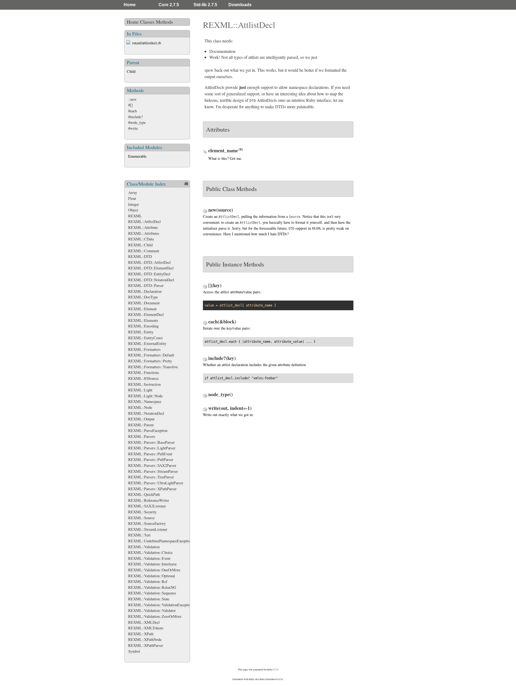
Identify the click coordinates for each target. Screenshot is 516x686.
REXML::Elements (143, 320)
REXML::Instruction (144, 384)
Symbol (134, 651)
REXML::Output (141, 418)
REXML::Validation (144, 546)
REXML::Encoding (143, 325)
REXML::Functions (143, 372)
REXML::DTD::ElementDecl (151, 267)
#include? (135, 116)
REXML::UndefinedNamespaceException (160, 540)
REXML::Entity (140, 331)
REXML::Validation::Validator (152, 610)
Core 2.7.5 (169, 4)
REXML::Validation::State (148, 598)
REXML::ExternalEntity (147, 343)
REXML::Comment (143, 250)
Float (132, 198)
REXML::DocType (143, 296)
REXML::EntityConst (145, 337)
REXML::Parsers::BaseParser (151, 442)
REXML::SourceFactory (147, 523)
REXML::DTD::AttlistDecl (149, 262)
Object (133, 209)
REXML (135, 215)
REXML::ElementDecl (146, 314)
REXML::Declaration (145, 291)
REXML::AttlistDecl (144, 221)
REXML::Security (142, 511)
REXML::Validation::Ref (147, 581)
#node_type (137, 122)
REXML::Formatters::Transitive (153, 366)
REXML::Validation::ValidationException (160, 604)
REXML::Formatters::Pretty (150, 360)
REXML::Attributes (143, 233)
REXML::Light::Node (145, 395)
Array (132, 192)
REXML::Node (140, 407)
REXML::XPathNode (145, 639)
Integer (133, 204)
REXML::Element (142, 308)
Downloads (240, 4)
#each (132, 110)
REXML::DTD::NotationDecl (151, 279)
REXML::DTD (140, 256)
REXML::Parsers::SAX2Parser (152, 465)
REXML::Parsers (141, 436)
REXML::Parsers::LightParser (151, 447)
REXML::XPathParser (145, 645)
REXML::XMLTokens (145, 627)
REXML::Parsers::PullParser (150, 459)
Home (130, 4)
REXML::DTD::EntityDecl (149, 273)
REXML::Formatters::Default (151, 355)
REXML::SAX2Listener (147, 505)
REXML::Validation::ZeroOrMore (154, 616)
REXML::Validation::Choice (150, 552)
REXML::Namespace (144, 401)
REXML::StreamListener (147, 529)
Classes (147, 22)
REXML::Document (144, 302)
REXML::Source (141, 517)
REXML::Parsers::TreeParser (151, 476)
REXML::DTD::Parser (146, 285)
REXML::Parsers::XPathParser (152, 488)
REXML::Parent (141, 424)
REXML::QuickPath (144, 494)
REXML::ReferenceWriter (148, 500)
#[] (130, 104)
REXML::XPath (140, 633)
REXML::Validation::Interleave (152, 563)
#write (133, 128)
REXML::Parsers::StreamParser (153, 471)
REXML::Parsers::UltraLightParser (155, 482)
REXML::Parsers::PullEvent (150, 453)
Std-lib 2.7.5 (205, 4)
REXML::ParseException (147, 430)
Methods (164, 22)
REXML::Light (140, 389)
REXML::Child (140, 244)
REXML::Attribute (143, 227)
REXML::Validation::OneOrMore (154, 569)
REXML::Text (139, 534)
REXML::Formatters (144, 349)
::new (132, 99)
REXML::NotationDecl (146, 413)
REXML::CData (141, 238)
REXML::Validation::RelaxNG (152, 587)
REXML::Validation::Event (149, 558)
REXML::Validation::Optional (151, 575)
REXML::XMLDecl (144, 622)
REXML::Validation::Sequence (152, 592)
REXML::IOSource (143, 378)
